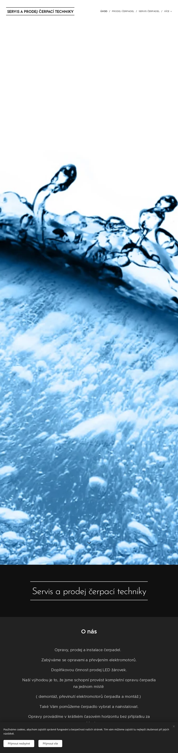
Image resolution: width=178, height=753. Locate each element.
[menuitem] (105, 11)
